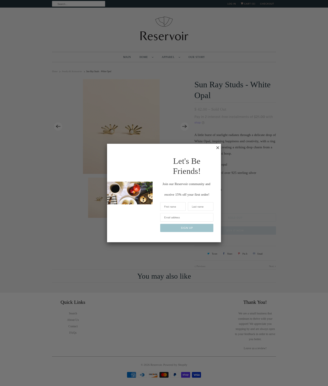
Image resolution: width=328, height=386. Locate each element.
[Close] (216, 150)
